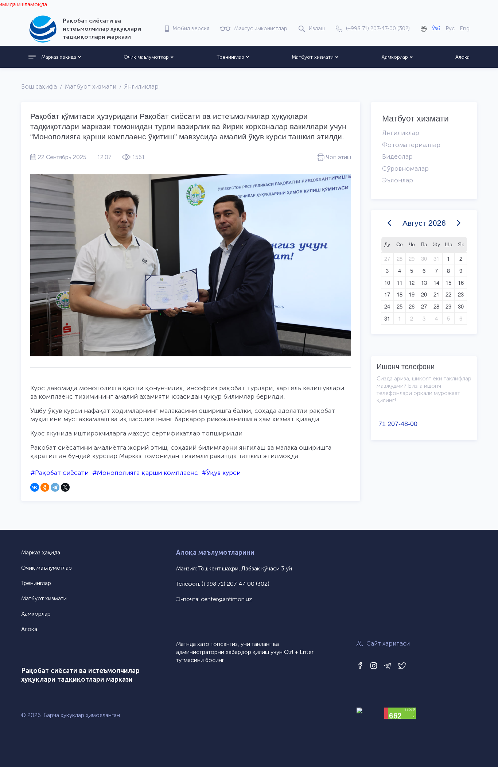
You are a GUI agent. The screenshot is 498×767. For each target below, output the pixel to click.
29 (412, 258)
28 (399, 258)
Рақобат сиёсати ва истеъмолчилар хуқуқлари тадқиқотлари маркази (80, 675)
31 (436, 258)
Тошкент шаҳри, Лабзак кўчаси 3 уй (245, 568)
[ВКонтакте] (34, 487)
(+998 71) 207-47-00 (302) (235, 583)
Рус (450, 28)
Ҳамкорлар (394, 57)
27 (387, 258)
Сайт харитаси (388, 643)
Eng (465, 28)
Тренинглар (230, 57)
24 (387, 306)
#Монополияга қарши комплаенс (145, 473)
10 (387, 282)
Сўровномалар (405, 168)
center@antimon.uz (226, 599)
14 (436, 282)
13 (424, 282)
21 (436, 294)
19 (412, 294)
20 (424, 294)
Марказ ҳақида (58, 57)
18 (399, 294)
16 (461, 282)
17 (387, 294)
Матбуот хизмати (313, 57)
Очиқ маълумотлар (146, 57)
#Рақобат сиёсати (59, 473)
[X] (65, 487)
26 (412, 306)
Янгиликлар (141, 86)
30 (424, 258)
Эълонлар (397, 180)
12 (412, 282)
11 (399, 282)
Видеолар (397, 156)
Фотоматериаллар (411, 145)
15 (448, 282)
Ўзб (436, 28)
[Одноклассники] (44, 487)
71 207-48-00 (397, 423)
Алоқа (462, 57)
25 (399, 306)
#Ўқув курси (221, 473)
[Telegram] (55, 487)
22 (448, 294)
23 (461, 294)
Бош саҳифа (39, 86)
